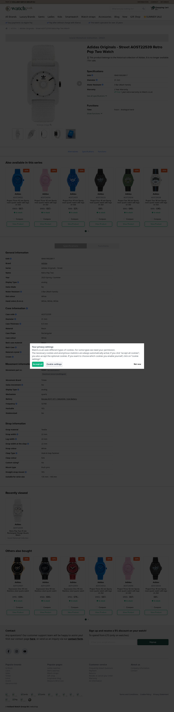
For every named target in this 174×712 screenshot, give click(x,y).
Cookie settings (54, 364)
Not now (137, 364)
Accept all (38, 364)
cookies (70, 350)
